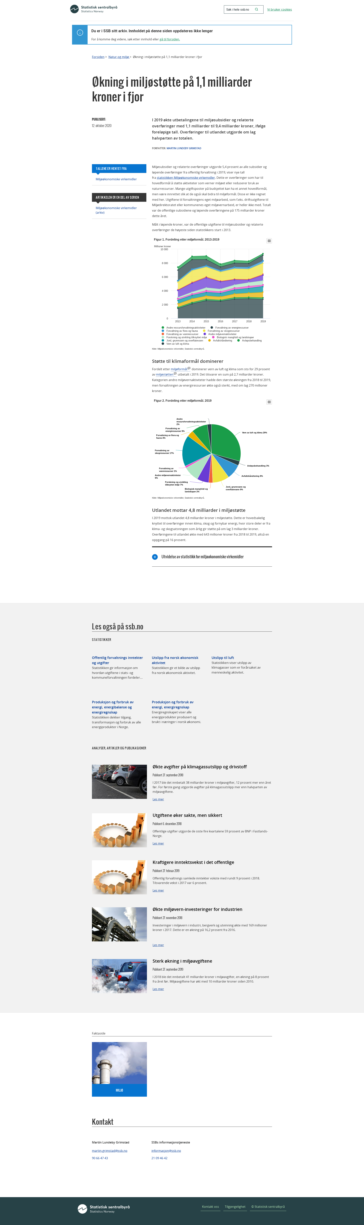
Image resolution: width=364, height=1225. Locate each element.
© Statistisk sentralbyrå (268, 1207)
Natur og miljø (119, 57)
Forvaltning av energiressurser (232, 327)
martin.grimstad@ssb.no (109, 1151)
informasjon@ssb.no (166, 1151)
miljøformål (179, 369)
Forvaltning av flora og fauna (182, 330)
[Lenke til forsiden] (93, 9)
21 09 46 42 (159, 1158)
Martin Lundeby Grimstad (184, 148)
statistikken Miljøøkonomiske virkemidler (186, 178)
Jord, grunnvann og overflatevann (184, 340)
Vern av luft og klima (177, 343)
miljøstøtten (164, 374)
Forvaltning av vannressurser (182, 334)
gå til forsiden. (170, 39)
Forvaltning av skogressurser (224, 330)
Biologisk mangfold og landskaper (235, 337)
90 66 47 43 (100, 1158)
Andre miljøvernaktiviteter (222, 334)
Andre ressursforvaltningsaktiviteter (185, 327)
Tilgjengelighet (235, 1207)
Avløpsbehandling (252, 340)
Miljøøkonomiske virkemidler (116, 179)
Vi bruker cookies (279, 9)
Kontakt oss (210, 1207)
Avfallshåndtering (222, 340)
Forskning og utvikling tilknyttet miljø (186, 337)
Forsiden (98, 57)
